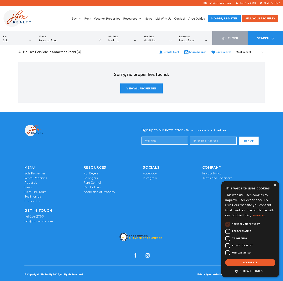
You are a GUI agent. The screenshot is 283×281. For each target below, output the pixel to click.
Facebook (150, 173)
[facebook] (135, 255)
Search (263, 38)
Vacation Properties (107, 18)
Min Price (113, 36)
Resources (130, 18)
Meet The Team (35, 192)
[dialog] (250, 229)
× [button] (274, 185)
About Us (30, 182)
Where (42, 36)
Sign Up (249, 140)
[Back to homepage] (17, 18)
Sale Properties (34, 173)
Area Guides (196, 18)
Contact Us (32, 201)
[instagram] (147, 255)
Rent (87, 18)
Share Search (197, 52)
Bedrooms (184, 36)
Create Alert (171, 52)
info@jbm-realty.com (38, 221)
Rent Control (92, 182)
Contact (179, 18)
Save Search (223, 52)
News (148, 18)
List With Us (163, 18)
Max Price (149, 36)
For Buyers (91, 173)
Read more (259, 215)
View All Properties (141, 88)
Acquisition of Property (99, 192)
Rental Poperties (35, 178)
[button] (250, 271)
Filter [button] (232, 38)
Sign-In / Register (224, 18)
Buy (74, 18)
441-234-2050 (34, 216)
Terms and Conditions (217, 178)
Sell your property (260, 18)
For (5, 36)
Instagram (150, 178)
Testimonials (32, 196)
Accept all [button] (250, 262)
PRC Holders (92, 187)
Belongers (91, 178)
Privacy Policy (211, 173)
